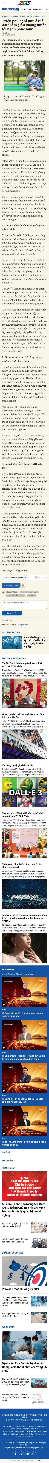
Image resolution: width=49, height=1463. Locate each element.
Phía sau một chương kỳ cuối (20, 1289)
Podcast (11, 974)
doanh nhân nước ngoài (29, 592)
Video (4, 974)
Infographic (32, 974)
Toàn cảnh (26, 9)
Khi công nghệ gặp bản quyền (17, 765)
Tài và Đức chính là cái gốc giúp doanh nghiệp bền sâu (24, 1143)
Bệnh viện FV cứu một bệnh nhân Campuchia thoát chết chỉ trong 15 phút (24, 1367)
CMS (21, 1461)
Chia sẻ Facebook (12, 585)
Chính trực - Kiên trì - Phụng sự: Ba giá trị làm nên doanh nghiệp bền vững (23, 1057)
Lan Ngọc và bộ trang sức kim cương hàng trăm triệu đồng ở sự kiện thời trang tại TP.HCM (24, 918)
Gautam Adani (12, 592)
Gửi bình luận (12, 613)
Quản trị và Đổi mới (12, 1252)
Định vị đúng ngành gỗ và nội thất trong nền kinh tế (15, 1224)
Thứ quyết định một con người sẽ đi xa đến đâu (15, 1314)
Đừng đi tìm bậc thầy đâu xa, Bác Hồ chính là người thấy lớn (22, 1100)
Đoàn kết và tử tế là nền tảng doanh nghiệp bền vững (22, 1014)
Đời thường (8, 1327)
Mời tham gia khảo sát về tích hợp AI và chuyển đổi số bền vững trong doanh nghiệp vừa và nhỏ (15, 1301)
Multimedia (8, 969)
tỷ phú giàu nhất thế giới (15, 595)
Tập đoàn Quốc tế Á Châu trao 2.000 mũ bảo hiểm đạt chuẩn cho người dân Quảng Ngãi (15, 1382)
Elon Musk (31, 595)
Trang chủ (6, 16)
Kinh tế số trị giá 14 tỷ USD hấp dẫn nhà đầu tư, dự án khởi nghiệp (34, 642)
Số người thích (23, 625)
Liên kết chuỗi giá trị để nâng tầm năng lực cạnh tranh (15, 1240)
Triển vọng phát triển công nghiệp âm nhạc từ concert (22, 865)
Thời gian (13, 625)
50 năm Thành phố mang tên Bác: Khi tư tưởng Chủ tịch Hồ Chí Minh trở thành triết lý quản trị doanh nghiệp (23, 1209)
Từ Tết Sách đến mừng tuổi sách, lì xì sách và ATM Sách (22, 665)
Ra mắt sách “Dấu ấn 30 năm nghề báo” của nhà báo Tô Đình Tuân (22, 814)
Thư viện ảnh (21, 974)
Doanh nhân (38, 9)
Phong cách (40, 16)
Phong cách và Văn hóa (22, 16)
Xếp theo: (5, 625)
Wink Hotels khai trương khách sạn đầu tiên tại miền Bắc (23, 716)
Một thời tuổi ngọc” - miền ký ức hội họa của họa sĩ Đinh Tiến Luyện (16, 1397)
